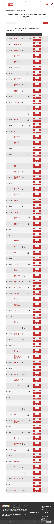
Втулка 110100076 (17, 478)
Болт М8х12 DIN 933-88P (17, 415)
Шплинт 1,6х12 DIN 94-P (17, 345)
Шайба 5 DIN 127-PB (17, 137)
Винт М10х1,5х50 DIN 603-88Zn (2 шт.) (17, 177)
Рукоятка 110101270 (16, 264)
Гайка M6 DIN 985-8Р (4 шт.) (17, 282)
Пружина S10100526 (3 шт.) (17, 316)
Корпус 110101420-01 (16, 438)
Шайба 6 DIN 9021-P (17, 79)
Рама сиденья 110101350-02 (16, 432)
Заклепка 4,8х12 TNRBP (17, 386)
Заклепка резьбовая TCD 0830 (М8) (16, 449)
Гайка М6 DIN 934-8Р (17, 143)
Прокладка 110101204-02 (16, 206)
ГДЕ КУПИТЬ (32, 510)
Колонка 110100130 (16, 490)
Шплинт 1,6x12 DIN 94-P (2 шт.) (17, 351)
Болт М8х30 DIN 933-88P (17, 392)
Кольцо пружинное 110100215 (17, 322)
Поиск (46, 22)
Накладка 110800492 (16, 73)
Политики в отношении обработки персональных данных (21, 522)
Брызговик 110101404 (16, 247)
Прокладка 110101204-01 (16, 201)
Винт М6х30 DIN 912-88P (17, 270)
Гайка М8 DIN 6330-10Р (16, 224)
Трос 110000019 (17, 102)
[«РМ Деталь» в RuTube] (42, 512)
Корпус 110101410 (17, 50)
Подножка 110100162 (16, 374)
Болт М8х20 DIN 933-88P (17, 397)
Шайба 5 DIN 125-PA (17, 131)
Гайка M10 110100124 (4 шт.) (17, 154)
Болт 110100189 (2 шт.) (17, 166)
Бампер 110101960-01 (16, 39)
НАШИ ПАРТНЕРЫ (16, 507)
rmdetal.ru (9, 515)
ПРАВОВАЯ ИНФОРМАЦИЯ (34, 512)
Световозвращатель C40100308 (17, 444)
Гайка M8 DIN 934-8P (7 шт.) (17, 230)
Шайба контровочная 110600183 (16, 114)
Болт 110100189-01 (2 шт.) (17, 172)
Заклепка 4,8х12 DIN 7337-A (17, 380)
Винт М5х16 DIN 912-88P (17, 125)
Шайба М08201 (17, 403)
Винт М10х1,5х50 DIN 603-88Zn (17, 183)
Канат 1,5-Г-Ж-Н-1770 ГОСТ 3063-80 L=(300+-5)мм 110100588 (17, 357)
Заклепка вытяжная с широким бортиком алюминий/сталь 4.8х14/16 (17, 420)
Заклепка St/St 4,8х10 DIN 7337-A (17, 427)
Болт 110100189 (17, 160)
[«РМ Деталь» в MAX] (48, 512)
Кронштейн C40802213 (16, 455)
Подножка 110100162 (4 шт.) (17, 368)
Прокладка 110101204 (16, 195)
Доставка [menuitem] (50, 1)
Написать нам (32, 1)
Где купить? (26, 1)
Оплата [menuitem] (46, 1)
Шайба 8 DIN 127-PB (17, 235)
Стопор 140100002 (17, 287)
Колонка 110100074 (16, 467)
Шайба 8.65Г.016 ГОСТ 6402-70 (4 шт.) (17, 241)
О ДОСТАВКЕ (32, 508)
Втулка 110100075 (17, 472)
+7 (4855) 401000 (40, 1)
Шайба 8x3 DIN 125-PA (16, 484)
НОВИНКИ (26, 505)
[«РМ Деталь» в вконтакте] (45, 513)
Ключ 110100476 (17, 461)
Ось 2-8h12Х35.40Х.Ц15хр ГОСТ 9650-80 (17, 333)
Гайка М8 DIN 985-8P (17, 62)
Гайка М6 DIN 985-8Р (17, 276)
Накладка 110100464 (16, 258)
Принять (48, 522)
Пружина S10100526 (16, 311)
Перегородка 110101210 (16, 68)
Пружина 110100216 (16, 299)
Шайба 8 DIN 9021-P (17, 56)
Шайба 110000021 (17, 108)
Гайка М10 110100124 (16, 149)
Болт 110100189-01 (17, 189)
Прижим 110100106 (16, 212)
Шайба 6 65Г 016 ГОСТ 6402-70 (17, 91)
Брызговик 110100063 (16, 253)
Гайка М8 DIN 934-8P (17, 218)
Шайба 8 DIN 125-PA (17, 339)
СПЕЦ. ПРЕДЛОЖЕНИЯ (17, 505)
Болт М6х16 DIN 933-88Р (17, 97)
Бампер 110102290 (17, 44)
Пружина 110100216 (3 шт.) (17, 305)
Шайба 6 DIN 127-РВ (17, 85)
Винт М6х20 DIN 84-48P (17, 120)
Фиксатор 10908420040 (16, 293)
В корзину (37, 39)
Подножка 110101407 (16, 363)
